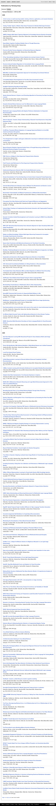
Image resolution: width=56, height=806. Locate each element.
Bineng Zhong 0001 (32, 272)
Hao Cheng (5, 474)
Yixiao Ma (39, 203)
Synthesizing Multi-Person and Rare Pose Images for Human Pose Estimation (22, 760)
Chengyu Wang (39, 295)
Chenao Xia (32, 680)
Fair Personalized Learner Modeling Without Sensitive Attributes (19, 727)
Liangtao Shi (6, 272)
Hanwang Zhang (40, 81)
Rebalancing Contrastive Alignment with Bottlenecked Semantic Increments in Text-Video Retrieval (27, 711)
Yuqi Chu (5, 142)
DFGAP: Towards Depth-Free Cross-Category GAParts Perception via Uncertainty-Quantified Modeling (26, 744)
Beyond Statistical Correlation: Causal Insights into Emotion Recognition (21, 448)
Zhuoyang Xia (19, 515)
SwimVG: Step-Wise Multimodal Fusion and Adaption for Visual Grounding (21, 564)
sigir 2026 (5, 53)
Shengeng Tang (27, 58)
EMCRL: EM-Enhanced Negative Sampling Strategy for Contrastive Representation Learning (26, 423)
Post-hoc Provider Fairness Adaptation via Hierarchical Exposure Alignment (22, 50)
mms (4, 144)
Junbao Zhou (14, 88)
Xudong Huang (37, 665)
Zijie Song (11, 203)
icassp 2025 (6, 531)
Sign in (50, 1)
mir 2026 (5, 204)
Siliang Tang (21, 65)
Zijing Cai (12, 324)
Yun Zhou (5, 309)
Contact (7, 804)
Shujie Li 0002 (39, 58)
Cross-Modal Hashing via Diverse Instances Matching (16, 632)
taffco (4, 126)
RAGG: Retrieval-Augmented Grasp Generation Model (16, 609)
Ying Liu (5, 244)
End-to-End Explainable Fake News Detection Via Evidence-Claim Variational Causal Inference (26, 663)
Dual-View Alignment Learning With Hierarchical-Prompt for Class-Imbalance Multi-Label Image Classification (26, 337)
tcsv (4, 83)
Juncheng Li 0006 (7, 65)
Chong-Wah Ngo (23, 481)
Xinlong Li (5, 529)
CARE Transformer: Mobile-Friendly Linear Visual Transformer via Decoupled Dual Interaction (26, 781)
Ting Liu (11, 566)
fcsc (4, 22)
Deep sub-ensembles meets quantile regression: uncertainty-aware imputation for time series (26, 550)
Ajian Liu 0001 (12, 178)
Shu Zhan (29, 309)
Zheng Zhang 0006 (33, 467)
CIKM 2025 (5, 628)
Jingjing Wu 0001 (26, 171)
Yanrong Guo (21, 81)
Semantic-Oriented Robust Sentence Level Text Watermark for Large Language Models (24, 104)
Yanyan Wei (25, 618)
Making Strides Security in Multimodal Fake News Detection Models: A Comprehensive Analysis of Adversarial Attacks (27, 572)
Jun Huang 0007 (33, 20)
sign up (8, 797)
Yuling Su (5, 279)
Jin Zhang (25, 178)
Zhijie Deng (25, 467)
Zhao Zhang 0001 (30, 689)
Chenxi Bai (10, 194)
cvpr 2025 (5, 606)
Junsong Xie (26, 680)
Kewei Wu (5, 689)
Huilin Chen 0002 (7, 369)
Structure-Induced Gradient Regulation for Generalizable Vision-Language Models (23, 64)
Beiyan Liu (5, 229)
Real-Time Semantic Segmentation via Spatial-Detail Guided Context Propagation (23, 500)
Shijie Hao (33, 81)
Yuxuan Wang (36, 88)
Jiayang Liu (40, 286)
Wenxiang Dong (30, 665)
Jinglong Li (24, 625)
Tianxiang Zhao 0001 (32, 529)
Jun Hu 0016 (23, 665)
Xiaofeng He (40, 27)
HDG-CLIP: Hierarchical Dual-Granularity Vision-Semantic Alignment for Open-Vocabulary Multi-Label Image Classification (28, 226)
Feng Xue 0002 (12, 58)
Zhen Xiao (5, 698)
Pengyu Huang (6, 211)
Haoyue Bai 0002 (7, 362)
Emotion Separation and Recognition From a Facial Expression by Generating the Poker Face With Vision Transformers (27, 398)
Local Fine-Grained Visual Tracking (12, 352)
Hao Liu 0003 (20, 194)
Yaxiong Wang (19, 220)
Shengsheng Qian (15, 665)
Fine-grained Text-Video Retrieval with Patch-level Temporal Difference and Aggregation (25, 201)
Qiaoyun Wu (17, 309)
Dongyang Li (15, 36)
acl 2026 (5, 31)
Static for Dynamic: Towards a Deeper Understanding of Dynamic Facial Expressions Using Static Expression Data (27, 120)
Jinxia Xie (18, 272)
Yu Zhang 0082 (16, 123)
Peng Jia (22, 736)
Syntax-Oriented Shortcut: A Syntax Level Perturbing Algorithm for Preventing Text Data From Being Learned (28, 96)
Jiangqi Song (19, 746)
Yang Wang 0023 (18, 203)
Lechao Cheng (29, 508)
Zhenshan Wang (20, 376)
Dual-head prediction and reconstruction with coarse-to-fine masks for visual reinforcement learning (28, 307)
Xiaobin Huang (27, 229)
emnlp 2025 (6, 496)
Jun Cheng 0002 (31, 501)
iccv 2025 (5, 524)
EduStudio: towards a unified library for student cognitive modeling (20, 678)
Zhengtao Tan (41, 625)
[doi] (22, 22)
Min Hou (5, 194)
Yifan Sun (14, 354)
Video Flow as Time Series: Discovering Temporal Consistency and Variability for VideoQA (25, 586)
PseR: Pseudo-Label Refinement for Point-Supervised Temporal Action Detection (23, 163)
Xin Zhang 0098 (19, 522)
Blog (29, 804)
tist (3, 699)
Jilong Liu (5, 237)
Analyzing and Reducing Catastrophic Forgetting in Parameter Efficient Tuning (22, 527)
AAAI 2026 (5, 46)
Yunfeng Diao (19, 178)
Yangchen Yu (6, 736)
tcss (4, 60)
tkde (4, 267)
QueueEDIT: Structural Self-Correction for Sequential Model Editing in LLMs (22, 293)
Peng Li (33, 58)
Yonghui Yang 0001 (31, 237)
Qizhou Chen (21, 27)
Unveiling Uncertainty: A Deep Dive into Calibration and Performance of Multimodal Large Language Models (28, 464)
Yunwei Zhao (26, 279)
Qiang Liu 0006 (25, 574)
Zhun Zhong (14, 347)
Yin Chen (5, 123)
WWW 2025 (6, 731)
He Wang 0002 (11, 522)
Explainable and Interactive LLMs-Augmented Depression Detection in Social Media (24, 257)
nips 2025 (5, 715)
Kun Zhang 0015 (12, 98)
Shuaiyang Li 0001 (21, 265)
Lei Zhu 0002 (13, 385)
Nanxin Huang (12, 720)
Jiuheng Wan (28, 27)
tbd (4, 364)
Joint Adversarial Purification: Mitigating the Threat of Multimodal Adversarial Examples (25, 534)
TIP (4, 76)
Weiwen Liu (34, 194)
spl (3, 135)
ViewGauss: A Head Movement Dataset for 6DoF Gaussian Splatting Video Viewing (23, 767)
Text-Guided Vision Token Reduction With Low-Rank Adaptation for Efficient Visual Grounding (26, 270)
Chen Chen (34, 27)
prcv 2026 (5, 560)
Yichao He (11, 418)
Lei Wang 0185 (25, 258)
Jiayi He (10, 508)
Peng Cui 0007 (10, 552)
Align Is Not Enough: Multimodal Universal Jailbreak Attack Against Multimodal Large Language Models (27, 671)
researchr (3, 1)
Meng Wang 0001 (32, 51)
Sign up (54, 1)
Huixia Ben (22, 508)
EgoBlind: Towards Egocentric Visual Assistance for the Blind (18, 718)
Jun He (19, 302)
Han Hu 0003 (45, 434)
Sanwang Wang (18, 791)
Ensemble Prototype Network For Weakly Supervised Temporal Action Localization (23, 687)
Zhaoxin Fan (34, 522)
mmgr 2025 (5, 510)
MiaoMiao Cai (15, 369)
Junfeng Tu (5, 633)
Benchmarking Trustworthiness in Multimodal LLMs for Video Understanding (22, 284)
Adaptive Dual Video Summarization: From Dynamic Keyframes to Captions (21, 375)
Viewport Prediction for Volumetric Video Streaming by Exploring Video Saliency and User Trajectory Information (28, 431)
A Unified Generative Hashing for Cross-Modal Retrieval (17, 638)
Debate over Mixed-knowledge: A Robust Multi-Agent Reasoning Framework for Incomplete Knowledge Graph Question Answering (25, 235)
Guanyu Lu (5, 559)
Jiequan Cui (20, 783)
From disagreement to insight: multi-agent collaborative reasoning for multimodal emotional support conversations (28, 139)
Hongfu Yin (10, 316)
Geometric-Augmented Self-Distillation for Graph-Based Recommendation (21, 513)
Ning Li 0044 (24, 272)
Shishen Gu (26, 286)
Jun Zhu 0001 (11, 288)
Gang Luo (25, 244)
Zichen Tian (12, 762)
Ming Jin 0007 (6, 74)
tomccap (5, 213)
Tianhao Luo (23, 418)
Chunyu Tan (23, 309)
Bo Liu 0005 (21, 229)
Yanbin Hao (17, 611)
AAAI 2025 (5, 612)
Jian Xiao (5, 706)
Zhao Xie (16, 689)
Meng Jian (5, 515)
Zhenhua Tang (6, 611)
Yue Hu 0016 (22, 566)
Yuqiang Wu (11, 309)
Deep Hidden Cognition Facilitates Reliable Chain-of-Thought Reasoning (21, 43)
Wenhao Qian (6, 251)
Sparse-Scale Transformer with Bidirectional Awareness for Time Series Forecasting (24, 243)
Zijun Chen (5, 467)
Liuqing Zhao (6, 302)
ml (3, 553)
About (3, 804)
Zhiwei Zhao (12, 474)
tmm (4, 159)
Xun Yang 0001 (17, 258)
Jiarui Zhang (12, 746)
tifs (3, 222)
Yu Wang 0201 (6, 114)
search (18, 1)
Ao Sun (14, 376)
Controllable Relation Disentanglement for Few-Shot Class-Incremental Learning (23, 79)
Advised (8, 9)
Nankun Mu (34, 229)
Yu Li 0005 (5, 58)
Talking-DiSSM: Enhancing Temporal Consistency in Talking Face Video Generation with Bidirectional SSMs (28, 695)
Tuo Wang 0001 (12, 515)
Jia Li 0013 (10, 123)
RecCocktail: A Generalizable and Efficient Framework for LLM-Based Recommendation (24, 192)
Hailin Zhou (32, 105)
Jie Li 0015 (5, 434)
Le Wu (18, 114)
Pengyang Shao (11, 237)
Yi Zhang (23, 114)
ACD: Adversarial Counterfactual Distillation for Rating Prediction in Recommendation (24, 263)
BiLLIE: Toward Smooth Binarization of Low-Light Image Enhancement (20, 557)
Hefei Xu (5, 729)
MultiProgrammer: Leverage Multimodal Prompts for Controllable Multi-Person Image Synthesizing (26, 300)
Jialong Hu (5, 203)
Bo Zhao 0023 (37, 178)
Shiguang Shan (34, 123)
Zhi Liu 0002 (16, 434)
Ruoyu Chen (20, 286)
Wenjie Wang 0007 (33, 324)
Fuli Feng (40, 324)
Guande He (19, 467)
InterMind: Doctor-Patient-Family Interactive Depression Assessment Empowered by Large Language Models (28, 789)
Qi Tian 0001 (15, 67)
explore (8, 1)
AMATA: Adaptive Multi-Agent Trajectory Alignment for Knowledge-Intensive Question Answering (27, 34)
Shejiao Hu (27, 347)
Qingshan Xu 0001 (22, 88)
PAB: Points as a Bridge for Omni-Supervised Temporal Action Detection (21, 156)
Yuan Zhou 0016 (7, 81)
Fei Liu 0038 (28, 114)
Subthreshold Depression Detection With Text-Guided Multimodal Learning (21, 170)
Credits (12, 804)
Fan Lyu (23, 302)
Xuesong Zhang (6, 755)
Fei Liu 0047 (19, 680)
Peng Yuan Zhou (23, 434)
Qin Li (17, 494)
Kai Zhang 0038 (27, 194)
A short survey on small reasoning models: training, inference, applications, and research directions (28, 18)
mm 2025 (5, 371)
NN (4, 310)
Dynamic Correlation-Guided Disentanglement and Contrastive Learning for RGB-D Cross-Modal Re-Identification (28, 217)
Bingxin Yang (19, 171)
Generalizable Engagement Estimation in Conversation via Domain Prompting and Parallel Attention (28, 734)
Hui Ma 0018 (31, 178)
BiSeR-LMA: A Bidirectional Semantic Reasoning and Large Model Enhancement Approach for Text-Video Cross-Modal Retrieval (27, 382)
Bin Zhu (12, 611)
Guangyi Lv (14, 425)
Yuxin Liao (29, 625)
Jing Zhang (33, 783)
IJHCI (4, 253)
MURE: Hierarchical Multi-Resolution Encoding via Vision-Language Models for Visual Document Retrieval (27, 322)
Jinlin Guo (17, 698)
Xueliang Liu (11, 279)
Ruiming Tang (47, 194)
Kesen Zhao (30, 88)
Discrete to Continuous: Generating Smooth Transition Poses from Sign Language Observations (27, 602)
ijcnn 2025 (5, 757)
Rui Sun (5, 597)
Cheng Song (20, 105)
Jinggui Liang (15, 151)
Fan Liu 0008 (22, 369)
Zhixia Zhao (6, 769)
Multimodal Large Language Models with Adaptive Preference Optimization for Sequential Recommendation (25, 111)
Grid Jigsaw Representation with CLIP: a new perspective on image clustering (22, 579)
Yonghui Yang (13, 114)
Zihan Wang (6, 649)
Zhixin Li (11, 434)
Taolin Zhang (6, 295)
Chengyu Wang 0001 (8, 20)
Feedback (36, 804)
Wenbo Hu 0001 (15, 45)
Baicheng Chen (13, 302)
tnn (4, 100)
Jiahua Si (5, 574)
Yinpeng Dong (47, 286)
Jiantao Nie (11, 401)
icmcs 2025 (5, 451)
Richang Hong (26, 20)
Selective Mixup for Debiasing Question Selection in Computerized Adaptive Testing (24, 623)
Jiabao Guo (5, 178)
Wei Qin (18, 237)
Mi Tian (4, 625)
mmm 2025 (5, 576)
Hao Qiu (18, 720)
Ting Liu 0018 (12, 272)
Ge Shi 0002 (26, 515)
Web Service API (22, 804)
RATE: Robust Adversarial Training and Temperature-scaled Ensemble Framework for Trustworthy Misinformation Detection (27, 594)
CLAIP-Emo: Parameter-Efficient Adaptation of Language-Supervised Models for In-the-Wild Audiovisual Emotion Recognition (26, 131)
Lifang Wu (39, 515)
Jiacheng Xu (17, 418)
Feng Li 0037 (32, 618)
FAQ (32, 804)
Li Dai (33, 736)
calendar (14, 1)
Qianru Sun (30, 762)
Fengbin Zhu (6, 324)
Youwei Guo (12, 171)
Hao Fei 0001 (43, 88)
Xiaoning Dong (11, 494)
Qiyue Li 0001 (38, 434)
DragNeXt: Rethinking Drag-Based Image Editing (15, 86)
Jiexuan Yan (15, 340)
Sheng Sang (6, 265)
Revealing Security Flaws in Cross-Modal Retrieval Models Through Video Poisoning (24, 390)
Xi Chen (19, 98)
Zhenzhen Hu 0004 (25, 123)
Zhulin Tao (23, 720)
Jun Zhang (10, 187)
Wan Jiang (5, 522)
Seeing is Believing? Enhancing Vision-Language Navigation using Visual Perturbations (25, 753)
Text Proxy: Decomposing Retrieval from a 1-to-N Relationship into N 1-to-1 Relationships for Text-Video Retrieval (27, 704)
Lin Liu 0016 (28, 81)
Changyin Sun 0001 (30, 316)
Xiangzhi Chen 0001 (11, 680)
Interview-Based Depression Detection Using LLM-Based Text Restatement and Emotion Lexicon (27, 185)
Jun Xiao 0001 (34, 65)
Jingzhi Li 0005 (6, 51)
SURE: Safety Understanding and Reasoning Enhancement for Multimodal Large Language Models (27, 493)
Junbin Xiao (5, 720)
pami (4, 69)
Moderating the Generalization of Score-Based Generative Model (19, 520)
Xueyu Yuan (6, 746)
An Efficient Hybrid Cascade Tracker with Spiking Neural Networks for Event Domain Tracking (26, 314)
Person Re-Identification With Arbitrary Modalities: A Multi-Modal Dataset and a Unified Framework (27, 345)
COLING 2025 (6, 468)
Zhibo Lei (5, 220)
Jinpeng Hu (16, 133)
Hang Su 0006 (36, 658)
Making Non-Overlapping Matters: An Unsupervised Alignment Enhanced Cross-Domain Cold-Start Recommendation (27, 646)
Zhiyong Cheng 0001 (15, 51)
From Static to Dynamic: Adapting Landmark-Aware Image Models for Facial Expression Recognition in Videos (28, 455)
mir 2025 (5, 538)
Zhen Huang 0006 (18, 279)
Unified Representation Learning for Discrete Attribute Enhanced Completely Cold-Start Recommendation (25, 360)
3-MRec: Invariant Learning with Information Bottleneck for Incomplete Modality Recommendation (27, 368)
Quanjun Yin (29, 566)
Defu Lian (11, 682)
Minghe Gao (15, 65)
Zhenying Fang (6, 158)
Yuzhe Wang (17, 324)
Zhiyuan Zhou (15, 481)
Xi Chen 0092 (26, 105)
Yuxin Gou (5, 494)
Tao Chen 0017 (6, 442)
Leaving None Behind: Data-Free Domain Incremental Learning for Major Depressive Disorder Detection (26, 440)
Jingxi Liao (5, 545)
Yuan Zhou (10, 501)
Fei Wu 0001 (41, 65)
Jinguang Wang (6, 665)
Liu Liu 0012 (25, 746)
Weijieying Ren (38, 258)
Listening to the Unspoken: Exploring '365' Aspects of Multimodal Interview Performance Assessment (28, 406)
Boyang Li (21, 151)
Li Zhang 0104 (31, 746)
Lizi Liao (10, 151)
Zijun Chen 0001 (7, 45)
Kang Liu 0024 (29, 265)
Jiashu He (5, 508)
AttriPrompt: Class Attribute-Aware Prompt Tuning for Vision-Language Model (22, 277)
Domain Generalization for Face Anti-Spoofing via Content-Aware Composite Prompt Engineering (27, 177)
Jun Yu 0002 (13, 487)
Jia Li (16, 706)
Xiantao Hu (16, 566)
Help (16, 804)
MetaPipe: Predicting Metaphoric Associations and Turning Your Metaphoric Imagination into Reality (28, 250)
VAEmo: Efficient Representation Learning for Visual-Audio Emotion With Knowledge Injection (26, 472)
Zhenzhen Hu (11, 581)
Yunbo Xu (19, 755)
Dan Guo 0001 (19, 58)
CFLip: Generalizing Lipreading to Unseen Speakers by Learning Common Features (24, 57)
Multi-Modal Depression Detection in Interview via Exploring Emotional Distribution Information (27, 774)
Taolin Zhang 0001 (17, 20)
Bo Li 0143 (5, 98)
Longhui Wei (27, 65)
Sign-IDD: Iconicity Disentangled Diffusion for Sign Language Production (21, 616)
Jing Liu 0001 (28, 673)
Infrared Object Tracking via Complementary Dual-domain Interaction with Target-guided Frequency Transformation (28, 209)
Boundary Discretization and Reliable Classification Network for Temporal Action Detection (25, 486)
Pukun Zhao (15, 27)
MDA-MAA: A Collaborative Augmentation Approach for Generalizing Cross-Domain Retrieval (26, 72)
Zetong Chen (10, 258)
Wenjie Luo (10, 689)
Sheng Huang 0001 (12, 229)
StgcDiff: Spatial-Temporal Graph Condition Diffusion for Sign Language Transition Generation (26, 507)
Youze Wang (6, 286)
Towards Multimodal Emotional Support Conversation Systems (18, 479)
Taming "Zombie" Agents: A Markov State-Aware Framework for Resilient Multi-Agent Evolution (26, 25)
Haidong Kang (13, 295)
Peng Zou (18, 762)
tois (4, 517)
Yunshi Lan (31, 258)
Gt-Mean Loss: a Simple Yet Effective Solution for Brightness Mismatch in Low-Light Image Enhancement (25, 542)
